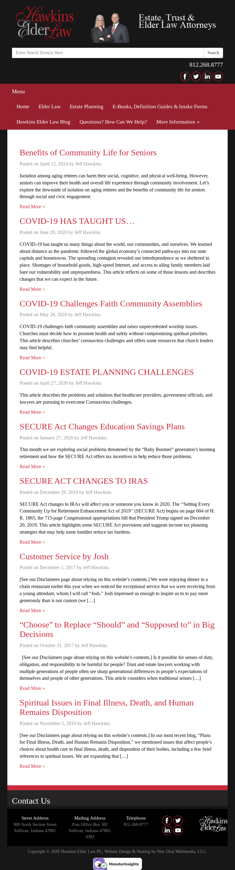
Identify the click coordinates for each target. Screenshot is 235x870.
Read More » (32, 206)
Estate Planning (86, 106)
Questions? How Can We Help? (113, 122)
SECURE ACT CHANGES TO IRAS (84, 481)
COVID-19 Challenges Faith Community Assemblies (111, 303)
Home (23, 106)
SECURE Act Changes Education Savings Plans (102, 426)
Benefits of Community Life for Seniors (88, 152)
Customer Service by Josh (64, 556)
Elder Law (50, 106)
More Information (176, 122)
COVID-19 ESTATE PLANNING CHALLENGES (107, 372)
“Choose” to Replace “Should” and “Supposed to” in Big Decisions (117, 629)
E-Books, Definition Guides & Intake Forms (160, 106)
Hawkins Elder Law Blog (43, 122)
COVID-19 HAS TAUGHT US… (77, 221)
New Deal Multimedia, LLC (181, 851)
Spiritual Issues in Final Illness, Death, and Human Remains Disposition (107, 707)
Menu (18, 91)
